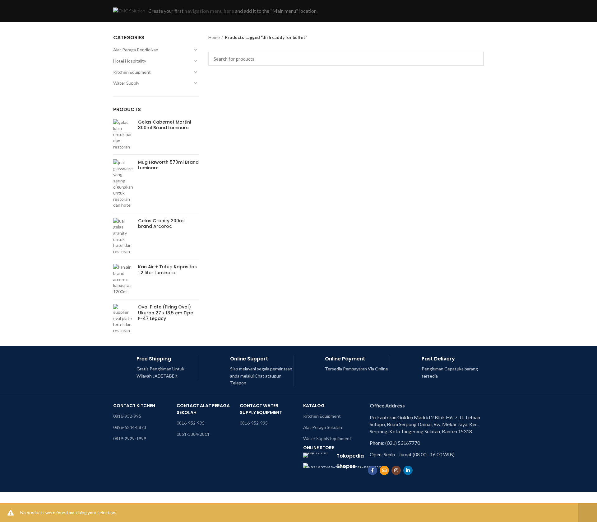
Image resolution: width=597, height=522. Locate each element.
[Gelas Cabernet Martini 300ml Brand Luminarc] (123, 134)
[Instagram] (396, 470)
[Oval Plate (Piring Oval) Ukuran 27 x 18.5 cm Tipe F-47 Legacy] (123, 318)
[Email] (384, 470)
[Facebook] (372, 470)
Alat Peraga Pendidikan (135, 49)
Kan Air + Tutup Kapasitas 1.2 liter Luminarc (167, 269)
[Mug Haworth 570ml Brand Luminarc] (123, 183)
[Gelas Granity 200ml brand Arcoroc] (123, 236)
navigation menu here (209, 11)
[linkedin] (408, 470)
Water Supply (126, 83)
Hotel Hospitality (129, 60)
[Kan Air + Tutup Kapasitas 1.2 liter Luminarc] (123, 279)
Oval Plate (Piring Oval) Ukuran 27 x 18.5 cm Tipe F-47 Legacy (165, 312)
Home (214, 37)
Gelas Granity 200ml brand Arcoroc (161, 223)
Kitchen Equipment (132, 72)
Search (475, 59)
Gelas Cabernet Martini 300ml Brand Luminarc (164, 124)
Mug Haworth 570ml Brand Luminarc (168, 165)
